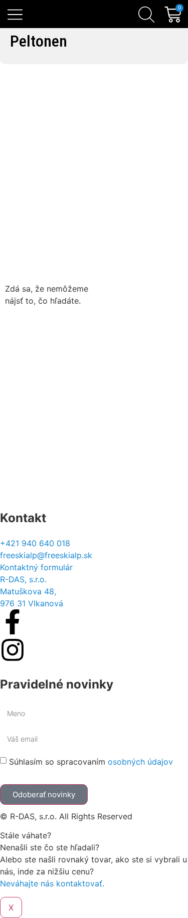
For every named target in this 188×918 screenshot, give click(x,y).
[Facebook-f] (12, 621)
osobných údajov (140, 762)
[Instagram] (12, 649)
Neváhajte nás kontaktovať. (52, 883)
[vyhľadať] (146, 15)
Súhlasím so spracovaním (91, 762)
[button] (15, 15)
